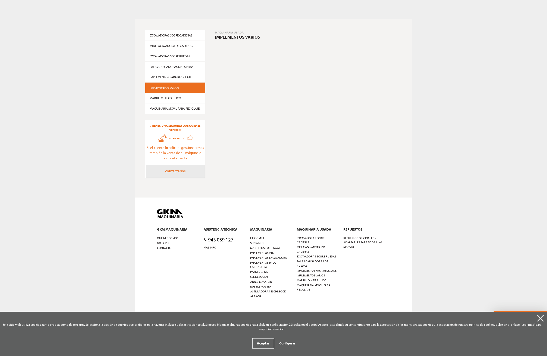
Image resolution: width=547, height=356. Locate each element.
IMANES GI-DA (259, 272)
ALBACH (255, 296)
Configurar (287, 343)
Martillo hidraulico (165, 98)
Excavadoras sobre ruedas (170, 56)
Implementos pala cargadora (263, 265)
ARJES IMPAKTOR (261, 281)
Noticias (163, 243)
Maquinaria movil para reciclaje (175, 108)
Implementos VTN (262, 253)
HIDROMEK (257, 238)
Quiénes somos (167, 238)
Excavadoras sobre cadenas (171, 35)
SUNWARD (256, 243)
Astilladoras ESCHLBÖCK (268, 291)
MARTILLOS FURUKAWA (265, 248)
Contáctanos (175, 171)
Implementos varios (164, 88)
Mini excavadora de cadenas (171, 46)
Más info (210, 247)
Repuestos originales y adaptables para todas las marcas (362, 242)
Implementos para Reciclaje (170, 77)
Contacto (164, 248)
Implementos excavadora (268, 258)
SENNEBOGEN (259, 277)
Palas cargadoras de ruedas (171, 67)
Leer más (528, 325)
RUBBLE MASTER (260, 286)
